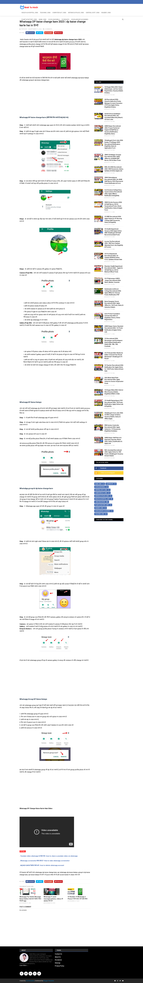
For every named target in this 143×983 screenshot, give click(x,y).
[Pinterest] (39, 974)
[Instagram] (35, 974)
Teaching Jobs (45, 12)
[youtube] (122, 980)
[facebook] (115, 980)
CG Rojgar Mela (54, 19)
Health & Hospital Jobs (29, 12)
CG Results (65, 19)
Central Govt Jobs (92, 12)
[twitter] (120, 980)
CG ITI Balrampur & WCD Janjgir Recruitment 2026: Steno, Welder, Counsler (112, 280)
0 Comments (48, 29)
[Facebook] (22, 974)
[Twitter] (26, 974)
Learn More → (24, 965)
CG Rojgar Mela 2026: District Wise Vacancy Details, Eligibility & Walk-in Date (113, 392)
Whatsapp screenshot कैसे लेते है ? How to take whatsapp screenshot (44, 861)
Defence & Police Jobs (76, 12)
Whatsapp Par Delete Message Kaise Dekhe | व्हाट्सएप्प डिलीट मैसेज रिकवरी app (30, 899)
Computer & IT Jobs (59, 12)
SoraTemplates (30, 980)
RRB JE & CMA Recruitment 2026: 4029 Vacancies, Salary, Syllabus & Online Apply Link (113, 169)
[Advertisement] (55, 98)
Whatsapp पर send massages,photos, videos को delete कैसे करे (53, 899)
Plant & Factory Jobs (29, 19)
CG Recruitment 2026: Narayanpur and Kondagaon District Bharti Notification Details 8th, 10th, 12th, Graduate (113, 342)
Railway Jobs (106, 12)
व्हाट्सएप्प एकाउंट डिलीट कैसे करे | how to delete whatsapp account (42, 865)
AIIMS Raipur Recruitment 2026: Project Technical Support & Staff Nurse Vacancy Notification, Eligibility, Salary (112, 129)
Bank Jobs (42, 19)
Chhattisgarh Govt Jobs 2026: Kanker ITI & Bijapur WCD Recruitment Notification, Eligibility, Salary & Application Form (113, 144)
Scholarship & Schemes (79, 19)
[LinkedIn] (30, 974)
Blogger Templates (48, 980)
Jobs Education (100, 502)
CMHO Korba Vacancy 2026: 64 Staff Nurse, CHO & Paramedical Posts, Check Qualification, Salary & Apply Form (113, 206)
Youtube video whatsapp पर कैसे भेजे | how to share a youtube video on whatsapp (49, 856)
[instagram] (118, 980)
